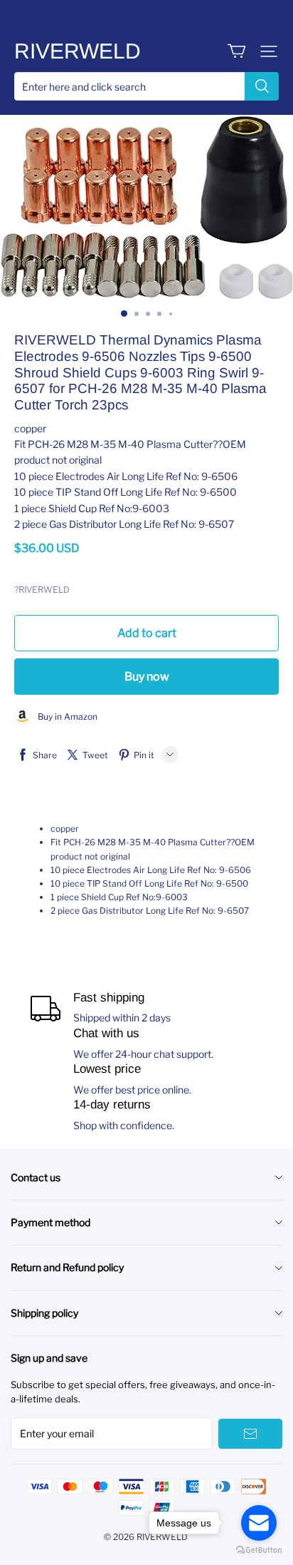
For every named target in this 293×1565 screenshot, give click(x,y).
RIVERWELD (77, 51)
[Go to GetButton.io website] (259, 1550)
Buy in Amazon (64, 716)
